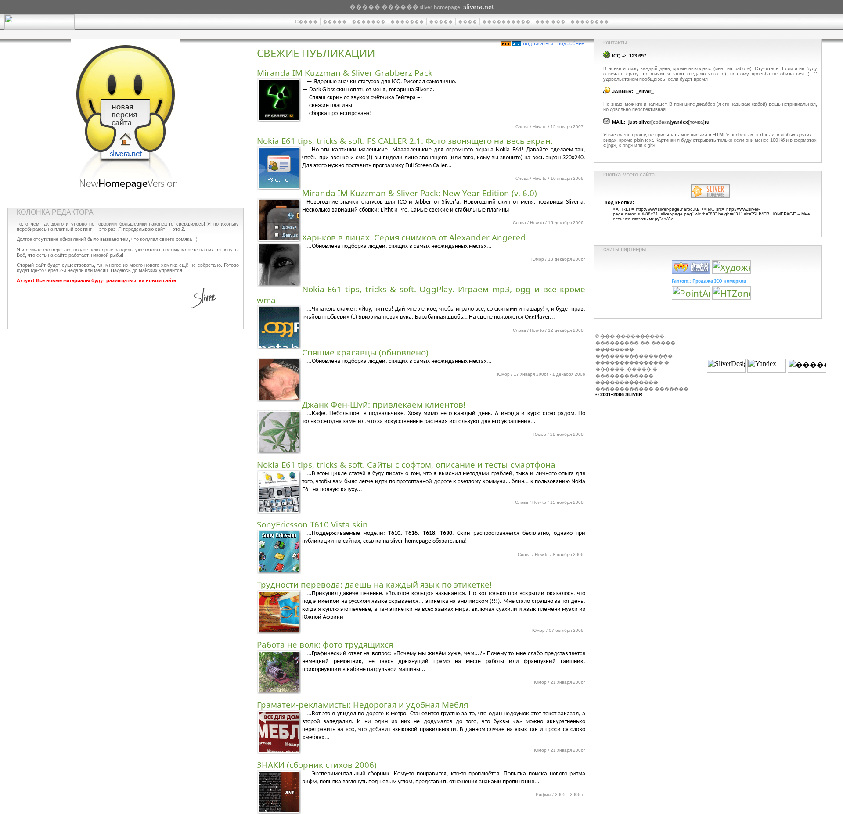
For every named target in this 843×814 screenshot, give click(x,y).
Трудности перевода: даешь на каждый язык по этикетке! (374, 584)
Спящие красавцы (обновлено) (365, 352)
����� (335, 21)
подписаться (538, 43)
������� (368, 21)
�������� (589, 21)
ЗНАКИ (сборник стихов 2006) (317, 764)
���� (467, 21)
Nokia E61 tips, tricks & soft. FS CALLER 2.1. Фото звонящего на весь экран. (405, 140)
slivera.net (478, 7)
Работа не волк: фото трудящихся (325, 644)
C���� (306, 21)
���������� (506, 21)
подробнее (570, 43)
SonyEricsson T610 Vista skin (312, 524)
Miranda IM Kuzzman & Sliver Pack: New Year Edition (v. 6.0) (419, 192)
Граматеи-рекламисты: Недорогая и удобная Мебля (362, 704)
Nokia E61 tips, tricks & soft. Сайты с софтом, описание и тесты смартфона (406, 464)
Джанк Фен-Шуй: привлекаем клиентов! (383, 404)
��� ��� (550, 21)
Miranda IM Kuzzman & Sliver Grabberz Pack (344, 72)
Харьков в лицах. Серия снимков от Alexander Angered (414, 237)
